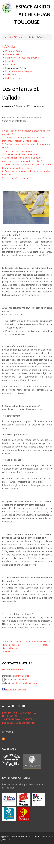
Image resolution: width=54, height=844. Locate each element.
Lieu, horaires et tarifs (12, 669)
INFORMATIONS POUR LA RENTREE (19, 712)
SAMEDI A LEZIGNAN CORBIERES (18, 719)
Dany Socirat (22, 675)
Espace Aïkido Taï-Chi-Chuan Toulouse (32, 14)
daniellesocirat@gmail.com (24, 683)
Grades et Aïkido (13, 54)
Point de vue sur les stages (18, 71)
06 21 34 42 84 (20, 679)
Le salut (9, 61)
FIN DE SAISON (9, 716)
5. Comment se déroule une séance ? (20, 154)
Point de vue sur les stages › (41, 643)
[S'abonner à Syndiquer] (3, 739)
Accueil (7, 37)
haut (27, 641)
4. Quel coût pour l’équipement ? (18, 151)
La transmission (13, 78)
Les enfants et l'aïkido (16, 68)
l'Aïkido (17, 37)
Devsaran (6, 839)
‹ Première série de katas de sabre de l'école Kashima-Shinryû (12, 646)
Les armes (10, 64)
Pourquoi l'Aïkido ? (14, 51)
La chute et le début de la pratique (22, 57)
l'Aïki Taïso (10, 74)
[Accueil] (7, 12)
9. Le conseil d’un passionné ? (16, 178)
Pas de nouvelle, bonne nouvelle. (18, 723)
